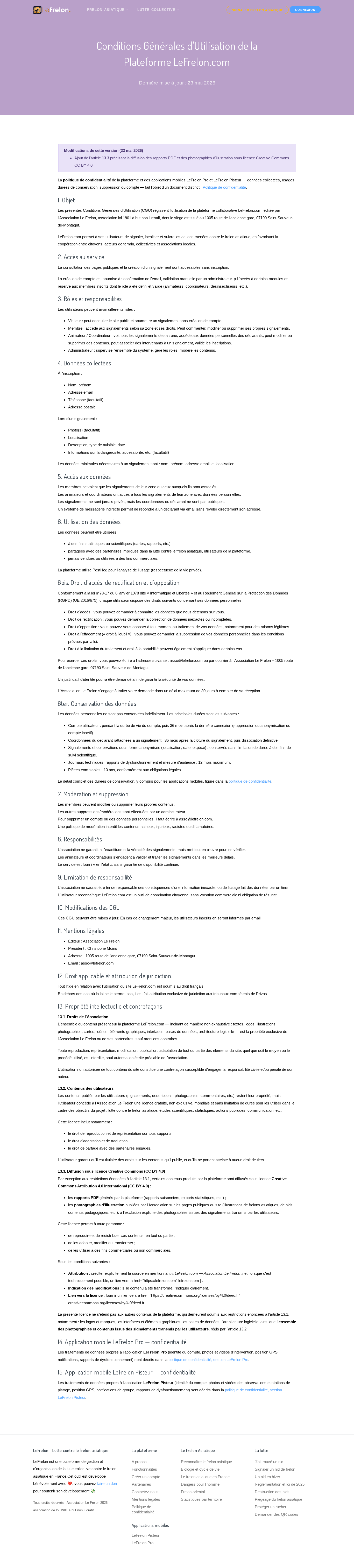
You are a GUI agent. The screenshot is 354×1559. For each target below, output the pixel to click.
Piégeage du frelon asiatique (278, 1499)
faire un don (107, 1483)
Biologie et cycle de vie (200, 1469)
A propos (139, 1461)
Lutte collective (157, 10)
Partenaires (141, 1484)
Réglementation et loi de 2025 (280, 1484)
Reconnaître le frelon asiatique (206, 1461)
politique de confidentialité (250, 781)
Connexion (305, 9)
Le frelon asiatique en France (205, 1477)
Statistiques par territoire (201, 1499)
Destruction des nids (272, 1492)
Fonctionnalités (144, 1469)
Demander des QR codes (276, 1514)
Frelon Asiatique (106, 10)
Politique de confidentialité (224, 187)
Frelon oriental (193, 1492)
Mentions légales (146, 1499)
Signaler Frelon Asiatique (257, 10)
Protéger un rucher (270, 1507)
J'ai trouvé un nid (269, 1461)
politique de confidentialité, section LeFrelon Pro (208, 1359)
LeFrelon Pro (142, 1543)
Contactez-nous (145, 1492)
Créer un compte (146, 1477)
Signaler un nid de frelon (275, 1469)
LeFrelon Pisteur (145, 1535)
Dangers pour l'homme (200, 1484)
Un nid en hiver (267, 1477)
